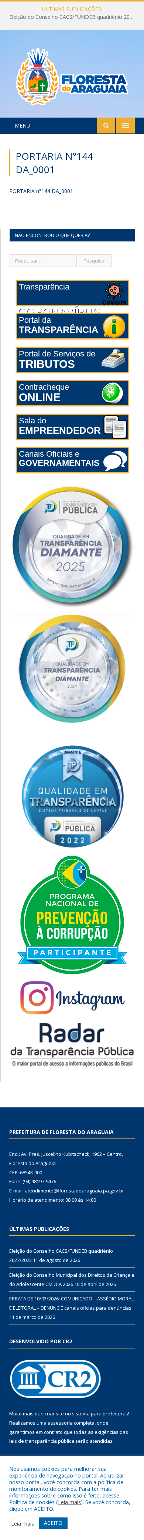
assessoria (60, 1422)
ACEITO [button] (53, 1522)
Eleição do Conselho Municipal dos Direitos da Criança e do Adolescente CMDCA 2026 (73, 17)
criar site (54, 1413)
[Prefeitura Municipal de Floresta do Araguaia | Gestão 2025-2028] (72, 75)
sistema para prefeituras (100, 1413)
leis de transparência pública (41, 1441)
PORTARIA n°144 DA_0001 (41, 190)
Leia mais (69, 1502)
